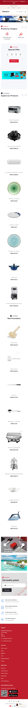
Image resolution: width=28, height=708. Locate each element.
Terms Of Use (4, 671)
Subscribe (6, 590)
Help (9, 7)
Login (2, 650)
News (2, 678)
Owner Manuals (5, 681)
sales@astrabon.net (7, 638)
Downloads (4, 676)
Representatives (5, 658)
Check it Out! (14, 60)
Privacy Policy (4, 673)
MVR (16, 6)
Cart (2, 656)
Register (13, 7)
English (11, 6)
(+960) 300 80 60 (7, 641)
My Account (4, 648)
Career (2, 661)
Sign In (19, 7)
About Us (3, 668)
